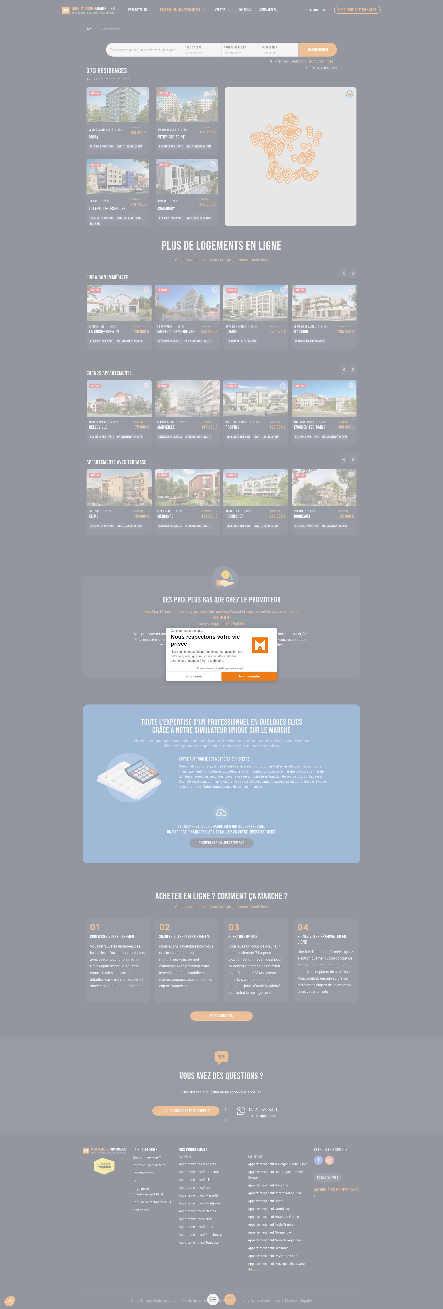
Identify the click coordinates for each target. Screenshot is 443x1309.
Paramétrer (194, 676)
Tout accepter (249, 676)
